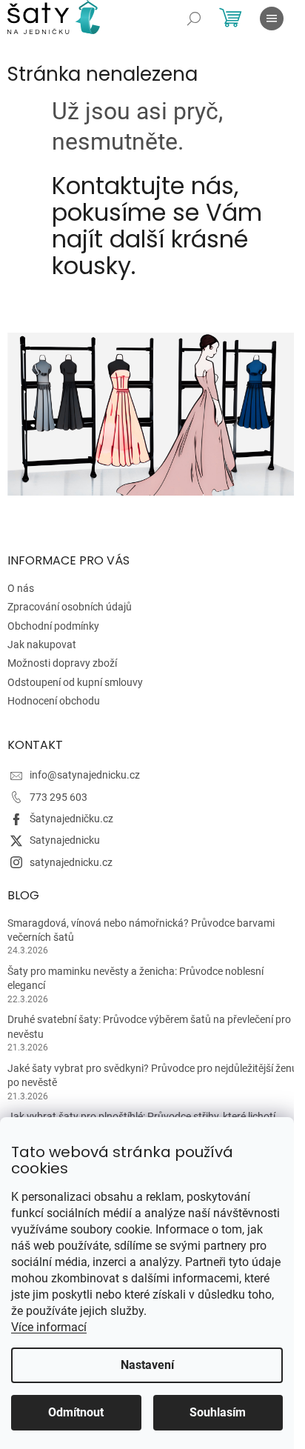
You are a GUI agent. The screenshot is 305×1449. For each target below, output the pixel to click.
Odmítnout (76, 1412)
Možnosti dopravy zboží (62, 663)
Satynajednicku (65, 840)
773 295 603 (58, 797)
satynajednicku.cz (71, 862)
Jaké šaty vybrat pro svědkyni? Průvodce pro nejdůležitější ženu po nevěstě (152, 1075)
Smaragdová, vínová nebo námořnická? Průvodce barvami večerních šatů (141, 930)
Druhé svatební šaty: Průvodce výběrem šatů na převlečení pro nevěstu (149, 1026)
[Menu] (271, 18)
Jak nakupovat (41, 644)
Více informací (49, 1327)
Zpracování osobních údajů (69, 607)
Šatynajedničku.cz (71, 819)
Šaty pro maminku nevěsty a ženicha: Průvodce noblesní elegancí (135, 978)
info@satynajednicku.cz (85, 775)
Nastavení (147, 1365)
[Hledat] (194, 18)
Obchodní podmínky (53, 626)
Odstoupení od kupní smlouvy (75, 682)
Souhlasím (218, 1412)
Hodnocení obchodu (53, 701)
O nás (20, 588)
